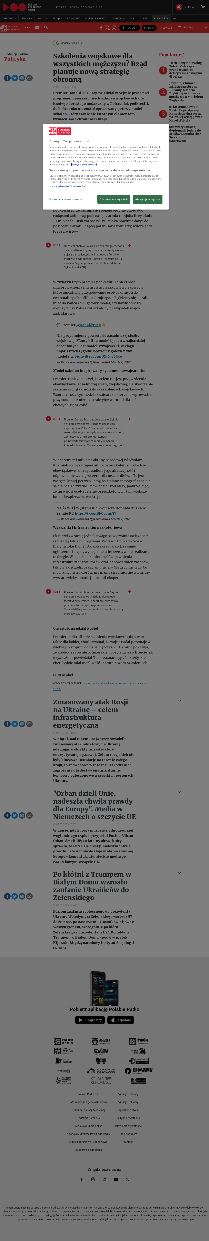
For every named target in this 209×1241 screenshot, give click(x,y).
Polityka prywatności (84, 164)
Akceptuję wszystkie (147, 199)
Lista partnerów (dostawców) (67, 185)
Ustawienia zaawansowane (66, 199)
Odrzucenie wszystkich (114, 199)
